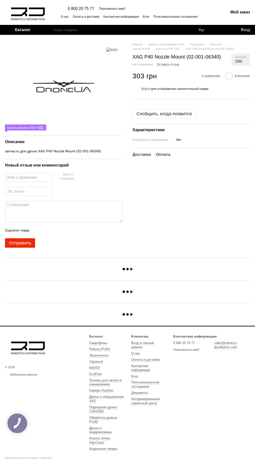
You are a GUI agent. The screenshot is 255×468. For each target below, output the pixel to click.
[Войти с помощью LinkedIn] (95, 177)
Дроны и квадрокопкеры (100, 430)
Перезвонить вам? (112, 8)
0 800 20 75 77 (81, 9)
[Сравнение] (216, 29)
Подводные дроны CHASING (103, 409)
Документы (139, 393)
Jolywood (96, 361)
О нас (65, 16)
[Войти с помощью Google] (87, 177)
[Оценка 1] (38, 230)
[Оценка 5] (69, 230)
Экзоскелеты (99, 355)
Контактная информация (121, 16)
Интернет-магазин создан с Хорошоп (28, 457)
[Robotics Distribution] (28, 346)
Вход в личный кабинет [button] (142, 345)
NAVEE (94, 368)
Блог (146, 16)
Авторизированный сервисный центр (145, 401)
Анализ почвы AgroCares (99, 440)
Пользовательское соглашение (175, 16)
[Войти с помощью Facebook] (79, 177)
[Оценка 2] (46, 230)
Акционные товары (103, 449)
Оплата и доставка (86, 16)
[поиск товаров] (50, 30)
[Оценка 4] (61, 230)
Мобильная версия (23, 374)
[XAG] (112, 49)
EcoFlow (95, 374)
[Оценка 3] (54, 230)
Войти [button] (145, 89)
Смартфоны (98, 343)
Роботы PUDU (99, 349)
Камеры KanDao (101, 390)
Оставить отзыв (168, 64)
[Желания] (226, 29)
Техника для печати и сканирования (105, 382)
